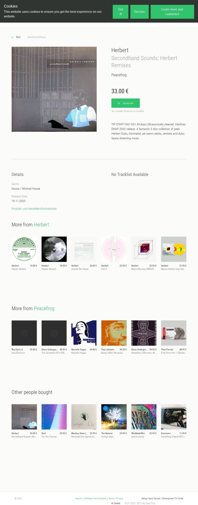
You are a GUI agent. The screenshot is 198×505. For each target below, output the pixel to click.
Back (18, 37)
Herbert (120, 50)
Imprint (78, 498)
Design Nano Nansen (151, 498)
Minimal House (31, 188)
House (36, 37)
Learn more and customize (172, 12)
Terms (111, 498)
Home (30, 37)
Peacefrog (119, 75)
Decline (139, 11)
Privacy (119, 498)
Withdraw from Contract (95, 498)
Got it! (120, 12)
